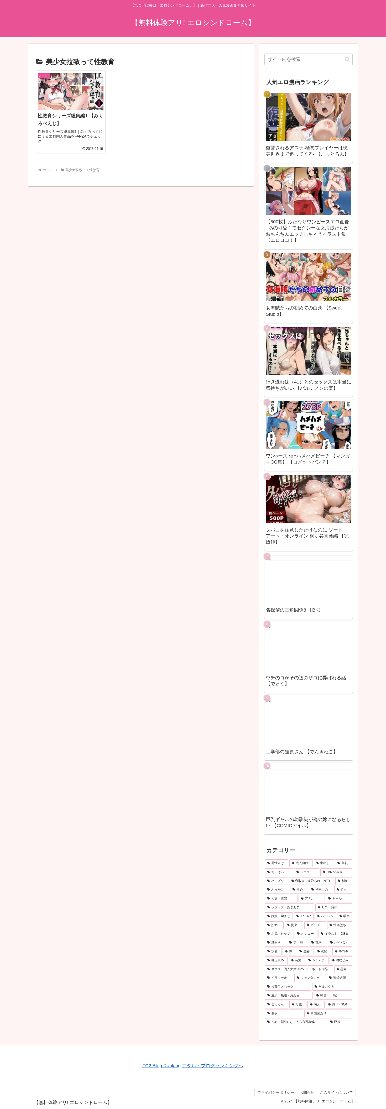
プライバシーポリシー (275, 1092)
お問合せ (307, 1092)
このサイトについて (336, 1092)
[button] (347, 59)
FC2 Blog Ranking (161, 1065)
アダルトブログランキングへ (212, 1065)
